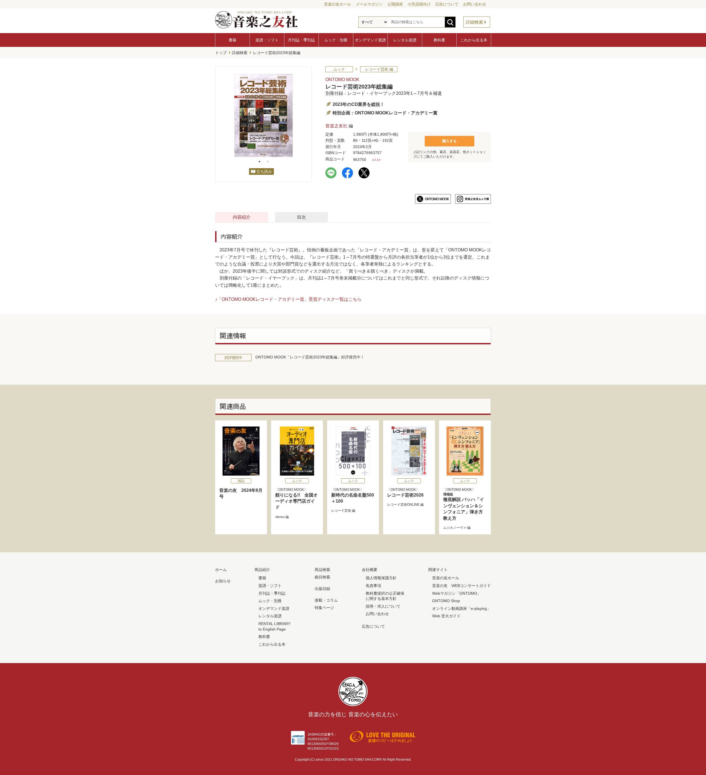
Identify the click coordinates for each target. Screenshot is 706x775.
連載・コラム (326, 600)
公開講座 (395, 4)
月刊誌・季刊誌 (301, 40)
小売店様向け (419, 4)
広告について (446, 4)
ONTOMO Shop (446, 601)
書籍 (232, 40)
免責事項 (373, 585)
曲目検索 (322, 577)
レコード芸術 (341, 511)
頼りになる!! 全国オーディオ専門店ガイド (296, 501)
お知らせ (223, 581)
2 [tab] (268, 161)
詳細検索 (474, 22)
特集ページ (324, 607)
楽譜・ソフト (267, 40)
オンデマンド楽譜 (370, 40)
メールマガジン (369, 4)
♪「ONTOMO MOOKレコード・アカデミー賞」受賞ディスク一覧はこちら (288, 299)
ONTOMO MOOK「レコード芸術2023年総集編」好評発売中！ (309, 357)
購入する (449, 141)
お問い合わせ (474, 4)
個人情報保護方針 (381, 578)
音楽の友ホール (337, 4)
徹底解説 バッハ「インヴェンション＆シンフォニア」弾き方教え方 (463, 506)
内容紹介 (241, 217)
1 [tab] (259, 161)
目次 (301, 217)
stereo (280, 517)
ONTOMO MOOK (342, 79)
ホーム (221, 569)
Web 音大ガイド (446, 616)
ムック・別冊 (335, 40)
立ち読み (264, 171)
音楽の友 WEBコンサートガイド (461, 585)
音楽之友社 (336, 126)
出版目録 (322, 588)
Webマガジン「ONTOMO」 (456, 593)
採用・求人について (383, 606)
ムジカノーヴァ (454, 528)
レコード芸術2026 (405, 495)
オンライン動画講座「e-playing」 (461, 608)
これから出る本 (473, 40)
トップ (221, 52)
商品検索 (322, 569)
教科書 (439, 40)
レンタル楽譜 (404, 40)
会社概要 (369, 569)
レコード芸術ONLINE (403, 504)
